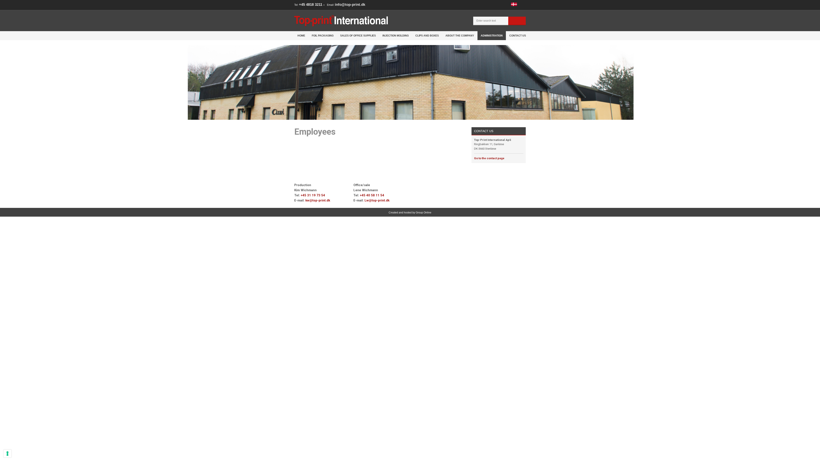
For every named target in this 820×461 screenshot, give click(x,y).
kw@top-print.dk (317, 200)
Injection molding (395, 35)
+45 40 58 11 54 (372, 195)
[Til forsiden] (341, 20)
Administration (492, 35)
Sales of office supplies (358, 35)
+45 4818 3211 (310, 5)
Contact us (517, 35)
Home (301, 35)
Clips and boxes (427, 35)
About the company (459, 35)
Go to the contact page (489, 158)
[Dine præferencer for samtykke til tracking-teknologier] (7, 453)
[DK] (514, 4)
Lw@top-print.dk (377, 200)
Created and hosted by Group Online (410, 212)
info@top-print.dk (350, 5)
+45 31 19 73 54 (313, 195)
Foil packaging (323, 35)
